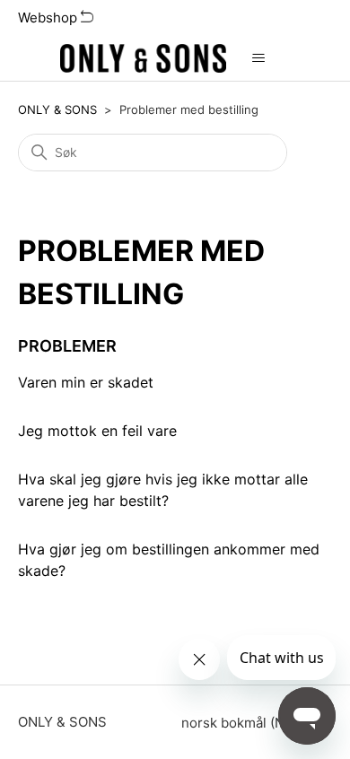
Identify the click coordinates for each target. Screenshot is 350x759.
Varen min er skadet (85, 382)
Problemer (67, 345)
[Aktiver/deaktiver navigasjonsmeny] (258, 58)
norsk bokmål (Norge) (251, 722)
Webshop (49, 17)
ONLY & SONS (57, 109)
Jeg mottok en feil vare (97, 431)
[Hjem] (143, 58)
